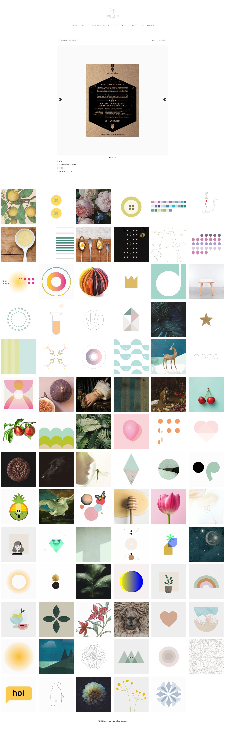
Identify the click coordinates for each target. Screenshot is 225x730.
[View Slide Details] (112, 100)
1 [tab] (110, 157)
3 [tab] (115, 157)
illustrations (119, 25)
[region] (112, 100)
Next (164, 99)
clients (133, 25)
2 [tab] (112, 157)
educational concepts (99, 25)
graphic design (78, 25)
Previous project (67, 40)
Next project (160, 40)
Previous (60, 99)
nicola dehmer (147, 25)
